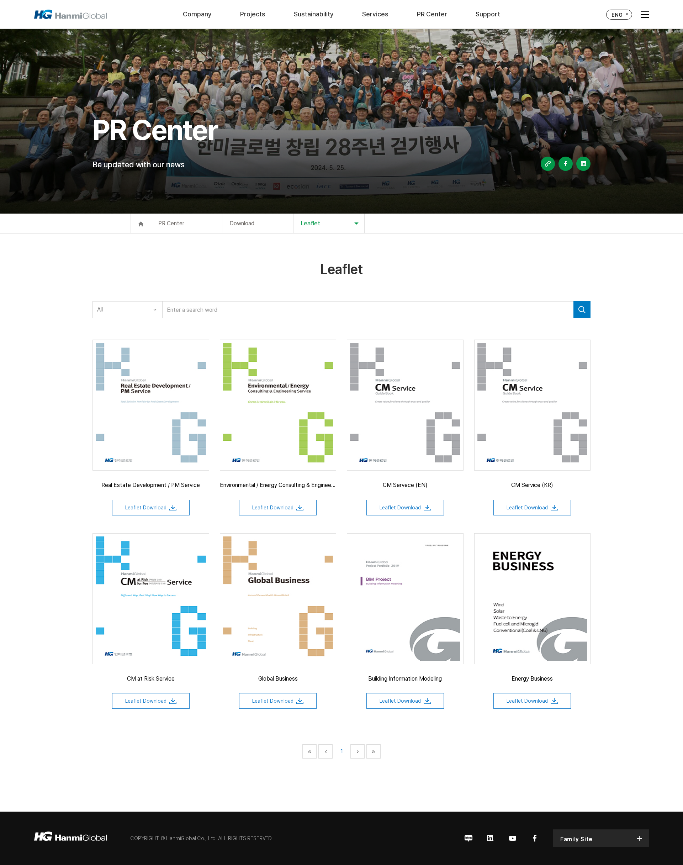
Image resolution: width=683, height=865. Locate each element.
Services (375, 14)
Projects (252, 14)
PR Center (432, 14)
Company (197, 14)
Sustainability (314, 14)
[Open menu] (644, 14)
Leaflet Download (145, 507)
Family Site (576, 839)
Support (488, 14)
